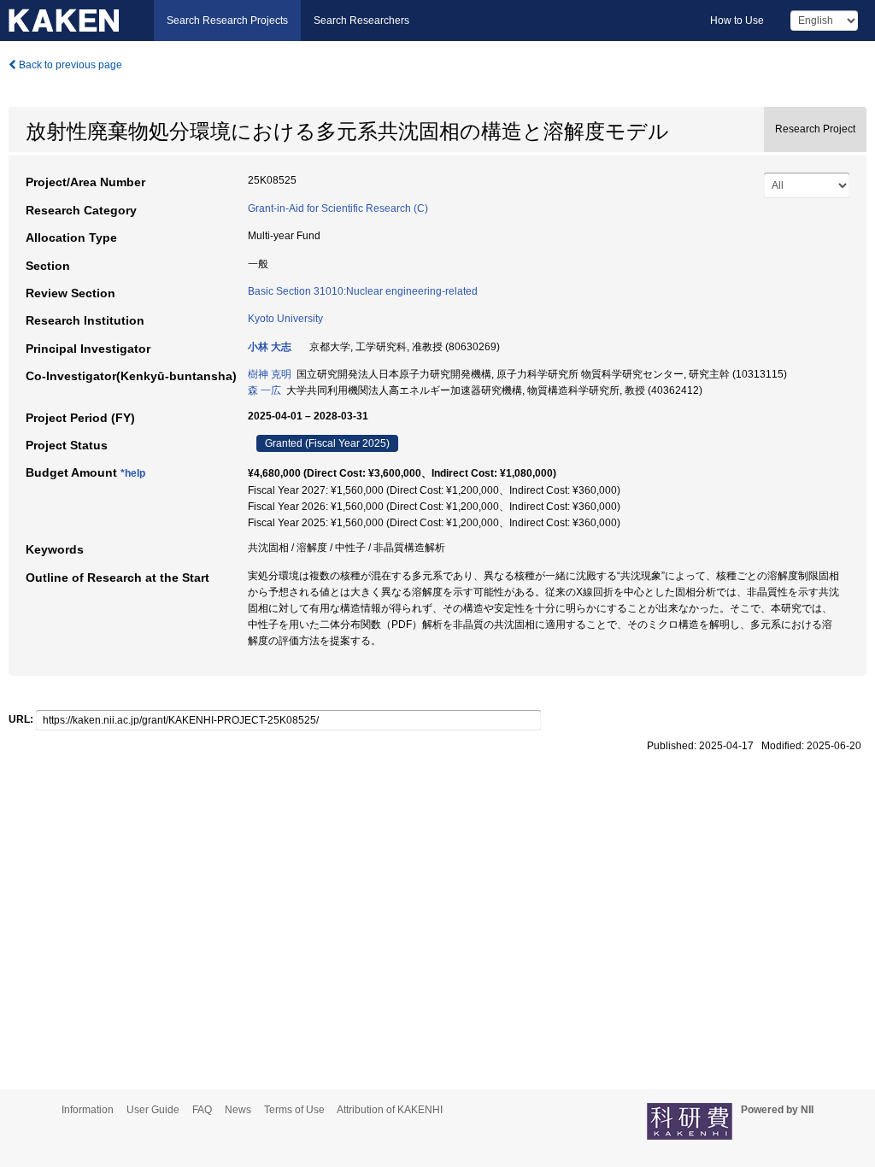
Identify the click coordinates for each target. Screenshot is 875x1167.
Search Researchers (361, 20)
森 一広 (264, 390)
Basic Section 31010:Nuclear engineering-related (363, 291)
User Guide (152, 1110)
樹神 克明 (269, 374)
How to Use (737, 20)
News (238, 1110)
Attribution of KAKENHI (390, 1110)
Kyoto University (285, 319)
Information (88, 1110)
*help (132, 473)
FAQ (202, 1110)
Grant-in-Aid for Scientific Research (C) (338, 208)
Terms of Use (294, 1110)
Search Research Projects (227, 20)
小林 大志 (269, 347)
